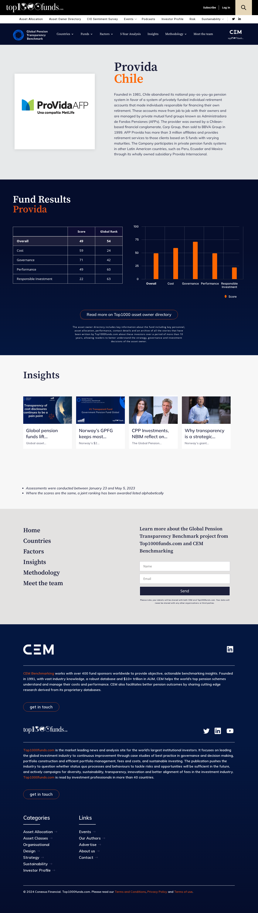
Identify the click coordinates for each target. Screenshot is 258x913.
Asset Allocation (31, 19)
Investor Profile (172, 19)
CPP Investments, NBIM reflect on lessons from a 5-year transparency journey (151, 433)
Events (129, 19)
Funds (85, 34)
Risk (192, 19)
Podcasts (148, 19)
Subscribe (209, 7)
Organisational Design (36, 847)
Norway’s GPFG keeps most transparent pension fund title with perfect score (98, 433)
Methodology (174, 34)
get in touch (41, 706)
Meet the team (203, 34)
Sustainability (211, 19)
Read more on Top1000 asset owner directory (129, 314)
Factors (105, 34)
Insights (153, 34)
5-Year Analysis (130, 34)
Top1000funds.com (38, 750)
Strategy (31, 857)
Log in (226, 7)
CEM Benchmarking (38, 673)
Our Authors (90, 838)
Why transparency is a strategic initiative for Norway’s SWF (204, 433)
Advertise (88, 844)
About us (87, 851)
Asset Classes (35, 838)
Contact (86, 857)
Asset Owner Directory (65, 19)
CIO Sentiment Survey (102, 19)
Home (31, 530)
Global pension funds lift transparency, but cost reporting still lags (45, 433)
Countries (63, 34)
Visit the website (55, 114)
